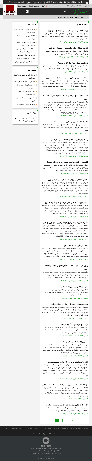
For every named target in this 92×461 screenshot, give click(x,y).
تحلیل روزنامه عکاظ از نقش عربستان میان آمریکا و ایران (66, 202)
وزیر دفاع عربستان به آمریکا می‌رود (74, 324)
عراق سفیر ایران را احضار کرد (26, 104)
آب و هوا (56, 428)
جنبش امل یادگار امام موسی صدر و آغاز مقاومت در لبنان (26, 57)
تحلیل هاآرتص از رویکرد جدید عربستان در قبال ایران (67, 179)
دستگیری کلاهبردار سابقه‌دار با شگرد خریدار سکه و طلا (25, 50)
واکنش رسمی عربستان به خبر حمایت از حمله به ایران (67, 78)
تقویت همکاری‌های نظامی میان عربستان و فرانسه (68, 48)
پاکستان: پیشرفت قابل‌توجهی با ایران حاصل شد (25, 99)
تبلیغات (37, 428)
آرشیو (70, 428)
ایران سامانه (41, 458)
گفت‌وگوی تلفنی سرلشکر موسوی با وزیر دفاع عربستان (67, 162)
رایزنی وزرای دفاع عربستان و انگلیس (74, 342)
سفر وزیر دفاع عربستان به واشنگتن (74, 286)
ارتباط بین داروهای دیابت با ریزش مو (26, 37)
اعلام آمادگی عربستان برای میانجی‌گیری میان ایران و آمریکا (65, 222)
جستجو (21, 428)
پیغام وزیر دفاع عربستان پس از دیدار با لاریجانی (69, 139)
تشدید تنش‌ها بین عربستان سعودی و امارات (70, 122)
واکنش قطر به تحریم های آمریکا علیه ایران (24, 76)
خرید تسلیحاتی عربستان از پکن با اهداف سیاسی (69, 304)
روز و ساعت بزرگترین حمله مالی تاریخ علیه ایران (24, 93)
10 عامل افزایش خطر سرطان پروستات (25, 86)
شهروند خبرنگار (33, 6)
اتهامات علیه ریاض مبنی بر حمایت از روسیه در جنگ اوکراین (65, 385)
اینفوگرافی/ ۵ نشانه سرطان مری (24, 81)
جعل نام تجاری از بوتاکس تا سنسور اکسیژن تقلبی (26, 44)
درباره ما (86, 428)
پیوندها (63, 428)
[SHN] (10, 9)
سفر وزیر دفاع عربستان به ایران (76, 245)
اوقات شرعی (46, 428)
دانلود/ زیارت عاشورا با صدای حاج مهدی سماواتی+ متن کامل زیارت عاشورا (64, 17)
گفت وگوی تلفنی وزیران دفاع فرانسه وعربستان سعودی (66, 362)
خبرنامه (14, 428)
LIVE (43, 6)
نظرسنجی (29, 428)
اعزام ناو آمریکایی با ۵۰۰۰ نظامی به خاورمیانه (24, 31)
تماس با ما (22, 6)
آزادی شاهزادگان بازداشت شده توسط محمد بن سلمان (67, 405)
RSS (8, 428)
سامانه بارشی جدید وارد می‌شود (24, 62)
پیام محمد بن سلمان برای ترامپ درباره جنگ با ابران (68, 30)
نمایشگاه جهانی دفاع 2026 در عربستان (72, 63)
